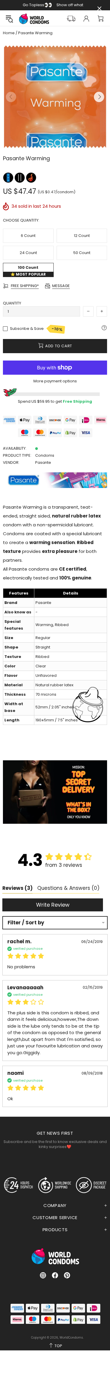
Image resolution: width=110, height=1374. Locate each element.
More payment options (55, 381)
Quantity (12, 303)
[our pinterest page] (67, 1275)
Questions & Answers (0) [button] (68, 888)
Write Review (53, 904)
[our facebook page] (55, 1275)
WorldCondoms (34, 18)
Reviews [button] (17, 888)
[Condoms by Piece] (8, 177)
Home (9, 33)
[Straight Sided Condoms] (20, 177)
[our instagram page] (43, 1275)
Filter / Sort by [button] (26, 922)
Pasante (43, 462)
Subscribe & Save (36, 329)
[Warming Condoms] (31, 177)
